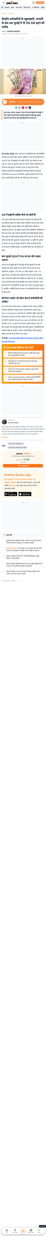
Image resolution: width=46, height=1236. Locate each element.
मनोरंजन (18, 479)
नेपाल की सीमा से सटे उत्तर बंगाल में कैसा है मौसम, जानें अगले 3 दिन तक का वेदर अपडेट (22, 572)
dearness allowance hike (17, 447)
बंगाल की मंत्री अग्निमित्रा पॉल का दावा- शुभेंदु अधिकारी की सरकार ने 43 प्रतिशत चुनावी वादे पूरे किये (24, 564)
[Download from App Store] (25, 494)
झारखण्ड (7, 7)
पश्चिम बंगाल (26, 7)
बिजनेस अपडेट (27, 479)
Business (11, 13)
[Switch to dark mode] (33, 2)
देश (5, 479)
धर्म (34, 479)
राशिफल (13, 482)
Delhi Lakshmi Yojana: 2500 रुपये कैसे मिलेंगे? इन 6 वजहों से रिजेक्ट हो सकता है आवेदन (24, 378)
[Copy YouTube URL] (23, 107)
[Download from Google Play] (10, 494)
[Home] (12, 2)
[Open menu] (3, 2)
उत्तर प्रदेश (19, 7)
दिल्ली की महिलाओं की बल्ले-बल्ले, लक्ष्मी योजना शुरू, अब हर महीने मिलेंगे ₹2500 (24, 354)
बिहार (12, 7)
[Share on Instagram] (26, 107)
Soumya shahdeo (13, 31)
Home (3, 13)
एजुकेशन (43, 7)
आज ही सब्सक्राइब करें (23, 466)
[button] (23, 81)
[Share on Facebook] (19, 107)
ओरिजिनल (36, 7)
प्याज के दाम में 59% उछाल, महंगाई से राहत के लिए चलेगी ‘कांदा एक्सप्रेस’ (23, 370)
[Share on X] (30, 107)
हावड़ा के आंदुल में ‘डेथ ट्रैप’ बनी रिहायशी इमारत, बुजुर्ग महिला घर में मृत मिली (22, 557)
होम (2, 7)
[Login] (23, 1231)
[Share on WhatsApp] (16, 107)
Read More (5, 437)
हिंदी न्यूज (13, 485)
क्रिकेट (7, 482)
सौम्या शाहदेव (14, 423)
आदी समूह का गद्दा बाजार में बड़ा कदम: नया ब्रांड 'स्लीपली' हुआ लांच (22, 362)
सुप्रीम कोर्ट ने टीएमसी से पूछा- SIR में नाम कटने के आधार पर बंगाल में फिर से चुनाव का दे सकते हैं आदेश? (23, 541)
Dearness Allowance (16, 444)
